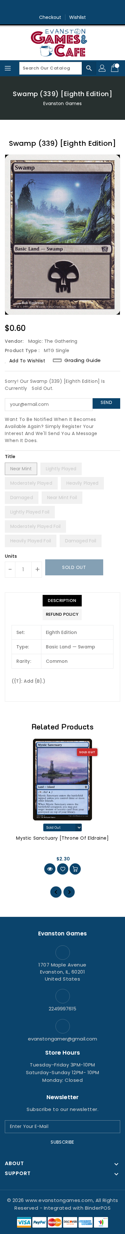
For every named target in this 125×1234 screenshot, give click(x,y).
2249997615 (63, 1008)
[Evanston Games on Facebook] (50, 7)
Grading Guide (82, 360)
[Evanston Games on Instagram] (62, 7)
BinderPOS (98, 1208)
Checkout (50, 17)
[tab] (62, 600)
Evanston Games (62, 103)
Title (10, 456)
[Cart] (115, 68)
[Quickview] (49, 869)
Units (11, 556)
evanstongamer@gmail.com (62, 1038)
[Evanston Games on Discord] (74, 7)
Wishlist (77, 17)
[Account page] (102, 68)
